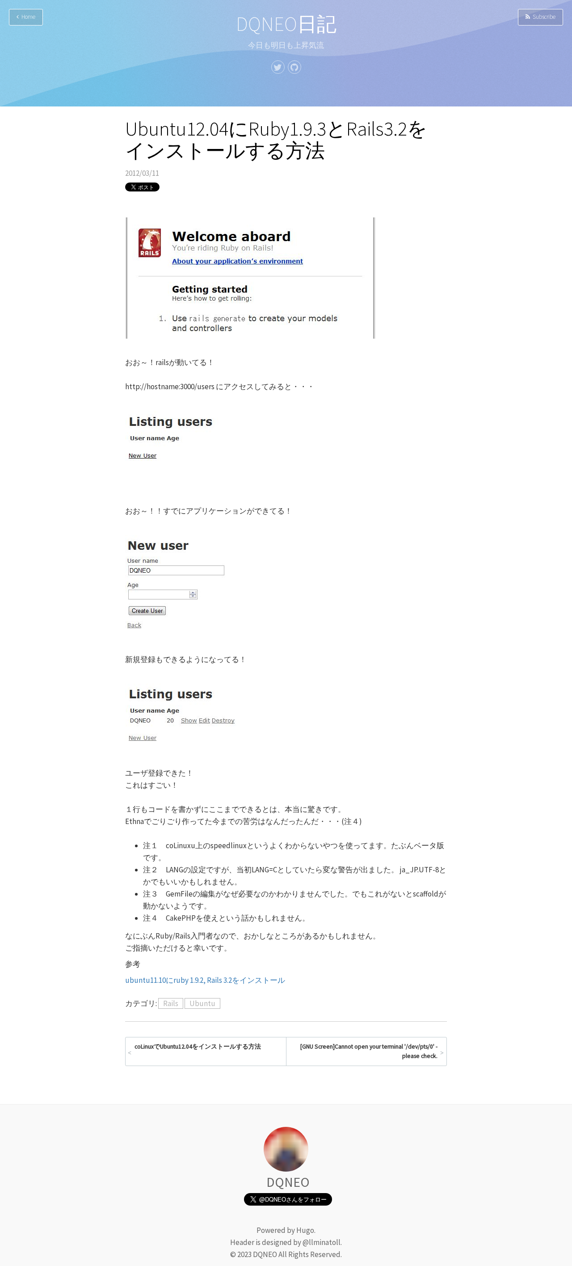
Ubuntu (202, 1003)
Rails (170, 1003)
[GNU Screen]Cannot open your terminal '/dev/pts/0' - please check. (368, 1051)
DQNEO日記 (286, 24)
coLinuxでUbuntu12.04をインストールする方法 (198, 1046)
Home (27, 17)
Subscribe (542, 17)
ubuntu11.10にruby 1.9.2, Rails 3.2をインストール (205, 980)
